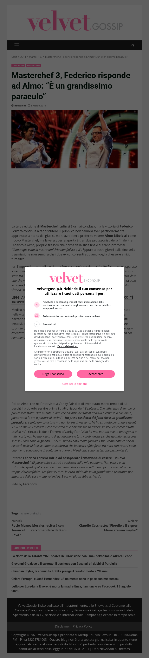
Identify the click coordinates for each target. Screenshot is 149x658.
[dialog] (74, 329)
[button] (74, 324)
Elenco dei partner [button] (67, 346)
